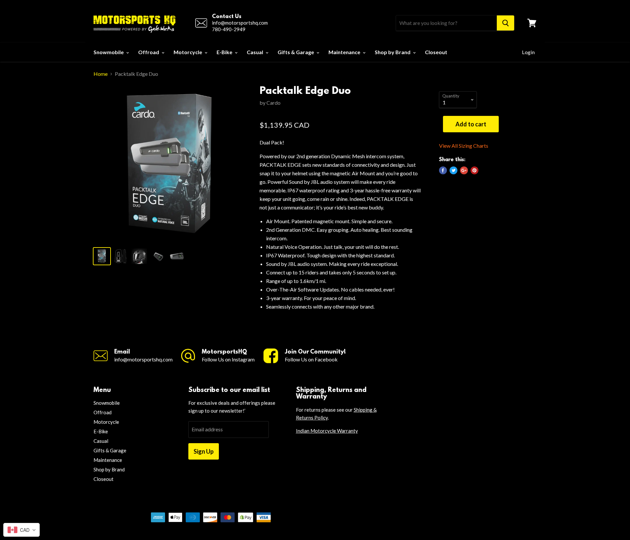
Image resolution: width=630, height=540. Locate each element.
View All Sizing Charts (463, 146)
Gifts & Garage (296, 52)
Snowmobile (109, 52)
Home (101, 74)
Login (528, 52)
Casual (255, 52)
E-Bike (225, 52)
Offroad (149, 52)
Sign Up (204, 451)
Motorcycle (188, 52)
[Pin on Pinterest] (474, 170)
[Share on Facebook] (443, 170)
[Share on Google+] (464, 170)
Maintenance (344, 52)
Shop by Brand (393, 52)
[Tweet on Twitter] (453, 170)
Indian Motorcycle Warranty (327, 431)
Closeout (436, 52)
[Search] (505, 23)
